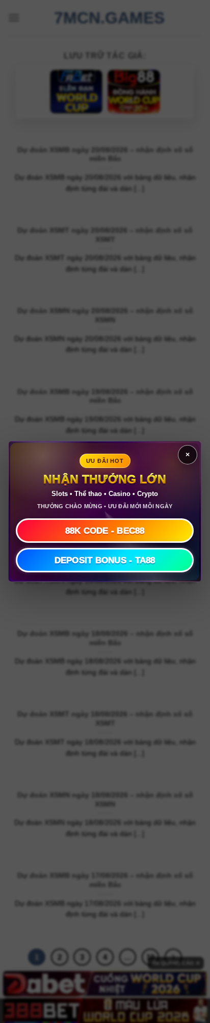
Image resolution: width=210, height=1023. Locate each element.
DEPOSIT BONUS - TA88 (105, 560)
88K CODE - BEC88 (105, 531)
